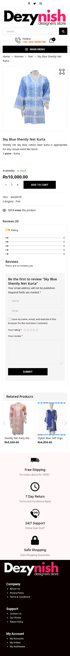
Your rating (15, 329)
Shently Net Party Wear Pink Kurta (18, 438)
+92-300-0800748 (34, 42)
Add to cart (39, 184)
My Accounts (17, 638)
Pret (30, 56)
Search (63, 31)
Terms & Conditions (20, 596)
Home (6, 56)
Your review (15, 336)
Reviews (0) (11, 221)
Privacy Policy (17, 593)
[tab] (11, 221)
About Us (15, 588)
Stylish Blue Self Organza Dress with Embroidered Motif (52, 438)
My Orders (15, 642)
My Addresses (17, 646)
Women (19, 56)
